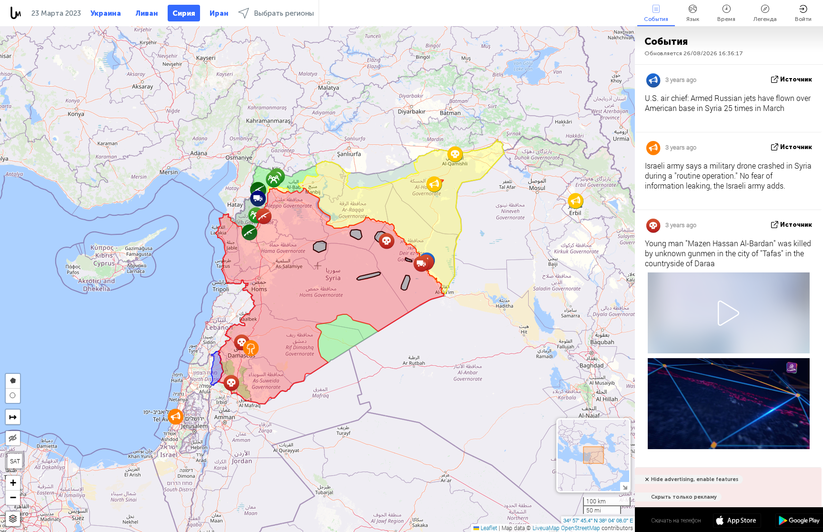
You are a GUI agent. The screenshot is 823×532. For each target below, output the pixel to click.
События (656, 19)
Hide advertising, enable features (694, 479)
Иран (219, 13)
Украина (105, 13)
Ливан (146, 13)
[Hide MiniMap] (624, 486)
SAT (15, 461)
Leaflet (488, 528)
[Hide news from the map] (13, 438)
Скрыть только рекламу (684, 497)
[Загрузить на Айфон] (737, 521)
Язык (692, 19)
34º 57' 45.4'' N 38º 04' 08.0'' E (598, 520)
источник (796, 79)
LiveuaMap (546, 528)
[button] (455, 154)
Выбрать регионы (284, 13)
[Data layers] (13, 519)
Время (726, 19)
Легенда (765, 19)
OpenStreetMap (580, 528)
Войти (803, 19)
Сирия (183, 13)
